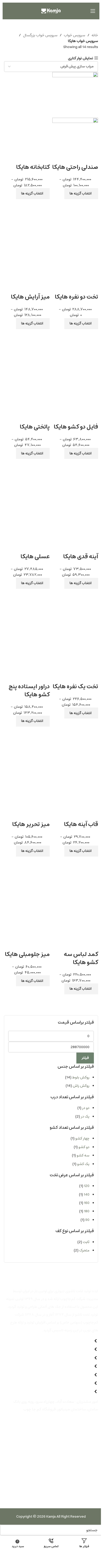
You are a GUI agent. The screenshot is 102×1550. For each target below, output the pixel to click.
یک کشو (83, 1164)
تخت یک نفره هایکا (75, 686)
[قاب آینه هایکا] (75, 752)
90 (87, 1220)
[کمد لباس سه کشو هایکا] (75, 882)
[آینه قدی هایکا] (75, 484)
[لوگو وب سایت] (51, 11)
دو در (85, 1108)
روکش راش (81, 1086)
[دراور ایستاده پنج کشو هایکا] (27, 614)
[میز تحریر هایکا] (27, 752)
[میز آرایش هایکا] (27, 224)
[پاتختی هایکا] (27, 354)
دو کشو (83, 1147)
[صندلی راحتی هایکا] (75, 95)
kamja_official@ (31, 1451)
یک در (85, 1116)
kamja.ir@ (24, 1425)
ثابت (86, 1242)
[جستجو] (6, 11)
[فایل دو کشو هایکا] (75, 354)
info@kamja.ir (29, 1416)
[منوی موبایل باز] (93, 11)
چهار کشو (82, 1138)
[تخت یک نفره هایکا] (75, 614)
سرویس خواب (74, 35)
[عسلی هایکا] (27, 484)
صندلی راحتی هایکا (75, 167)
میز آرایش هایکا (30, 297)
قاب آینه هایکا (81, 824)
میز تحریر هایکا (31, 824)
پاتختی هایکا (35, 427)
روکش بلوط (80, 1077)
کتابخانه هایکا (33, 167)
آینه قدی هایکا (80, 556)
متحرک (84, 1250)
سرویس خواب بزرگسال (40, 35)
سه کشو (83, 1155)
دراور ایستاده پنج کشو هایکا (29, 690)
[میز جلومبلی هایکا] (27, 882)
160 (86, 1203)
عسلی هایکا (35, 556)
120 (86, 1186)
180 (86, 1211)
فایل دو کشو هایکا (76, 427)
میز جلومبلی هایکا (27, 954)
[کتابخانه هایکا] (27, 95)
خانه (95, 35)
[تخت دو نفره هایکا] (75, 224)
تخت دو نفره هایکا (76, 297)
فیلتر (85, 1058)
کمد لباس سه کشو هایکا (81, 958)
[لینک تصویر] (86, 1496)
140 (86, 1194)
